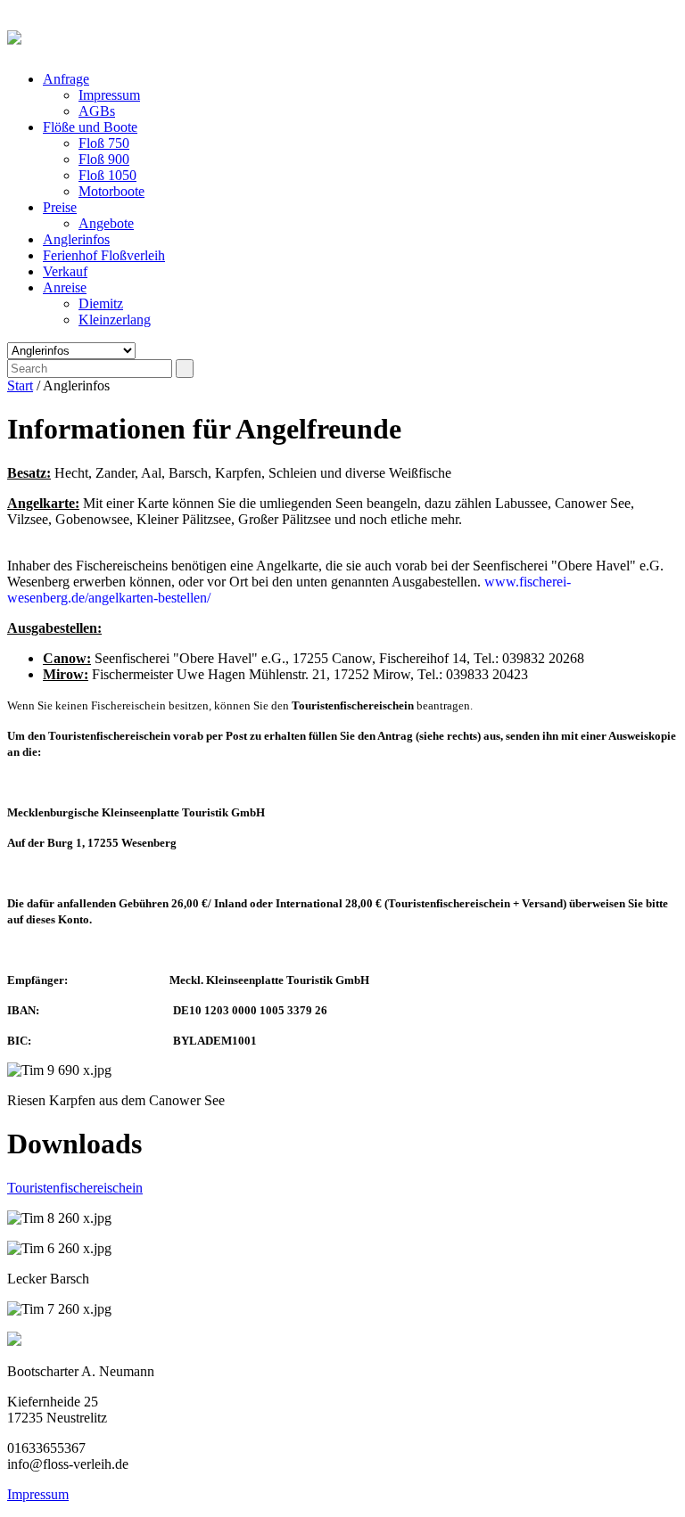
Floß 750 (103, 143)
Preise (60, 207)
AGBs (96, 111)
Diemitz (100, 303)
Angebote (106, 223)
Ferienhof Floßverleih (104, 255)
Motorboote (111, 191)
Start (20, 385)
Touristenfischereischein (75, 1187)
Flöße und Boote (90, 127)
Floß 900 (103, 159)
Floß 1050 (107, 175)
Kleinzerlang (114, 319)
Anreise (65, 287)
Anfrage (66, 78)
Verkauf (65, 271)
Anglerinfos (76, 239)
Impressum (109, 94)
